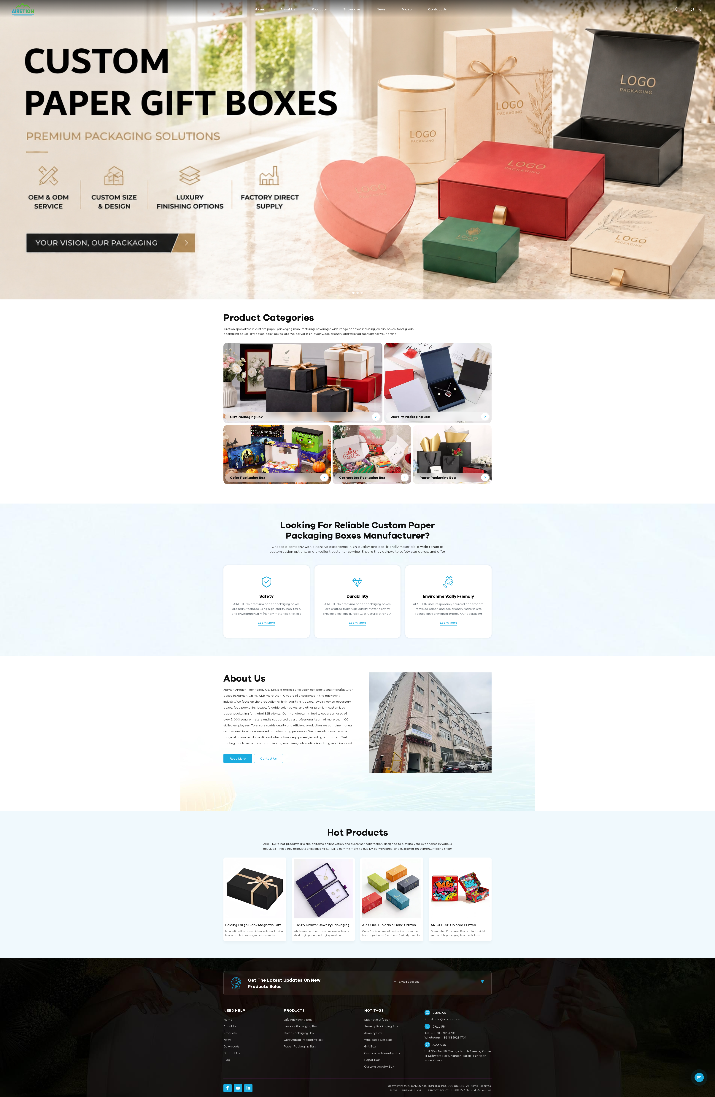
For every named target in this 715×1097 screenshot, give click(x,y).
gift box (370, 1046)
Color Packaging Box (299, 1033)
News (381, 9)
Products (230, 1033)
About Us (287, 9)
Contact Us (437, 9)
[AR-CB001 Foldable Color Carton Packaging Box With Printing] (391, 889)
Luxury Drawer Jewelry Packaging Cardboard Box (321, 925)
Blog (226, 1059)
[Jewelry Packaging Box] (438, 383)
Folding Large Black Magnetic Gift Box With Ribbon (253, 925)
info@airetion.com (448, 1019)
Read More (238, 758)
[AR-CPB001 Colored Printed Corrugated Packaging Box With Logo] (460, 889)
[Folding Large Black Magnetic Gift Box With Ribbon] (255, 889)
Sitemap (407, 1090)
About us (230, 1026)
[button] (353, 293)
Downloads (231, 1046)
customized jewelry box (382, 1053)
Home (259, 9)
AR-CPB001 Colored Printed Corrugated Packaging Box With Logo (457, 925)
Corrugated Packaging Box (303, 1039)
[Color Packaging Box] (277, 454)
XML (419, 1090)
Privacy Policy (438, 1090)
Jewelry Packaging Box (301, 1026)
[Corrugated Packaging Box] (372, 454)
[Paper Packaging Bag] (452, 454)
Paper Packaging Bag (300, 1046)
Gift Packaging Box (298, 1019)
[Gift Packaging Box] (302, 383)
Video (406, 9)
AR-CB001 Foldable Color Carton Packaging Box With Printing (389, 925)
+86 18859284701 (443, 1033)
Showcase (351, 9)
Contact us (268, 758)
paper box (372, 1059)
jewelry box (373, 1033)
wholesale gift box (378, 1039)
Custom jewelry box (379, 1066)
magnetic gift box (377, 1019)
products (319, 9)
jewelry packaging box (381, 1026)
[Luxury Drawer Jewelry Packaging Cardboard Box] (323, 889)
